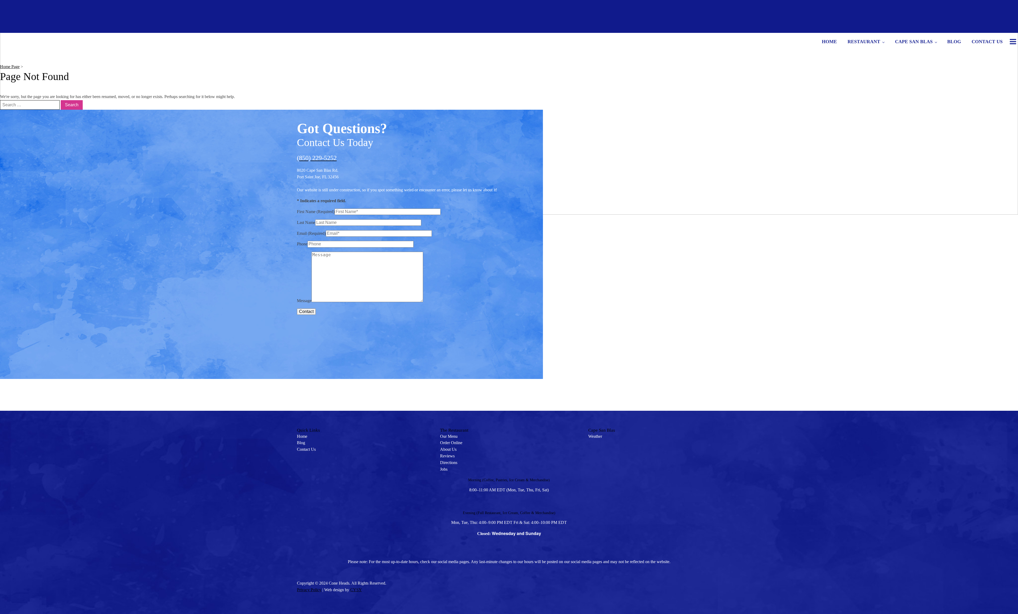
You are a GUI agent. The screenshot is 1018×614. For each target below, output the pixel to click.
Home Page (10, 66)
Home (829, 41)
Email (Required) (311, 233)
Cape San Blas (914, 41)
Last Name (306, 222)
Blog (954, 41)
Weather (595, 436)
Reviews (447, 456)
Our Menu (449, 436)
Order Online (451, 442)
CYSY (356, 590)
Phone (302, 244)
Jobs (443, 469)
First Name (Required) (316, 211)
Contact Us (987, 41)
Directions (448, 462)
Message (304, 300)
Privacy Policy (309, 590)
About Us (448, 449)
